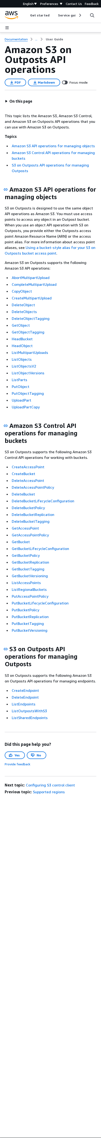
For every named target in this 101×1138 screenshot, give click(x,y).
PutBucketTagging (28, 623)
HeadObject (22, 345)
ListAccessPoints (26, 582)
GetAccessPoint (25, 528)
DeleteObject (23, 304)
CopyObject (22, 291)
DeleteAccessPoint (28, 480)
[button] (18, 101)
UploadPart (21, 400)
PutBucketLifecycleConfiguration (40, 603)
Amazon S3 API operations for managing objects (53, 145)
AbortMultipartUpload (31, 277)
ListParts (19, 379)
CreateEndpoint (25, 690)
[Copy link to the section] (5, 189)
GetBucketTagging (28, 569)
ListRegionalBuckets (29, 589)
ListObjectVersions (28, 373)
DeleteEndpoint (25, 697)
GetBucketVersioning (30, 575)
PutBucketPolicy (25, 610)
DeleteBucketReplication (33, 514)
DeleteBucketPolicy (28, 507)
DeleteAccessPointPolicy (33, 487)
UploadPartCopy (26, 407)
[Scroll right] (80, 15)
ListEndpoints (23, 704)
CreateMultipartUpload (32, 298)
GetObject (21, 325)
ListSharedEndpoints (30, 717)
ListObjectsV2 (24, 366)
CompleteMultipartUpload (34, 284)
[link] (54, 39)
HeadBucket (22, 339)
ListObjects (22, 359)
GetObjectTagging (28, 332)
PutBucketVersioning (29, 630)
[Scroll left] (27, 15)
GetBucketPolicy (26, 555)
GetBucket (21, 541)
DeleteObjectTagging (31, 318)
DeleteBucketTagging (31, 521)
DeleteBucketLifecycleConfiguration (43, 501)
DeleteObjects (24, 311)
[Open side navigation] (7, 27)
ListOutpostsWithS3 (29, 710)
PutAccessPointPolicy (30, 596)
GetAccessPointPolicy (30, 535)
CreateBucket (23, 473)
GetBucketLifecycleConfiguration (40, 548)
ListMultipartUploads (30, 352)
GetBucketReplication (30, 562)
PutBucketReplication (30, 616)
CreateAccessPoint (28, 466)
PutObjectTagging (28, 393)
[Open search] (92, 15)
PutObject (20, 386)
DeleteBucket (23, 494)
